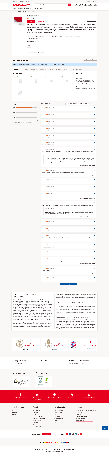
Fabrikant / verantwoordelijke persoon (36, 52)
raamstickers (59, 322)
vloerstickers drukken (89, 325)
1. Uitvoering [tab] (17, 69)
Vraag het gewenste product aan (84, 93)
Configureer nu (31, 21)
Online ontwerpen (40, 21)
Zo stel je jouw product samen (90, 59)
